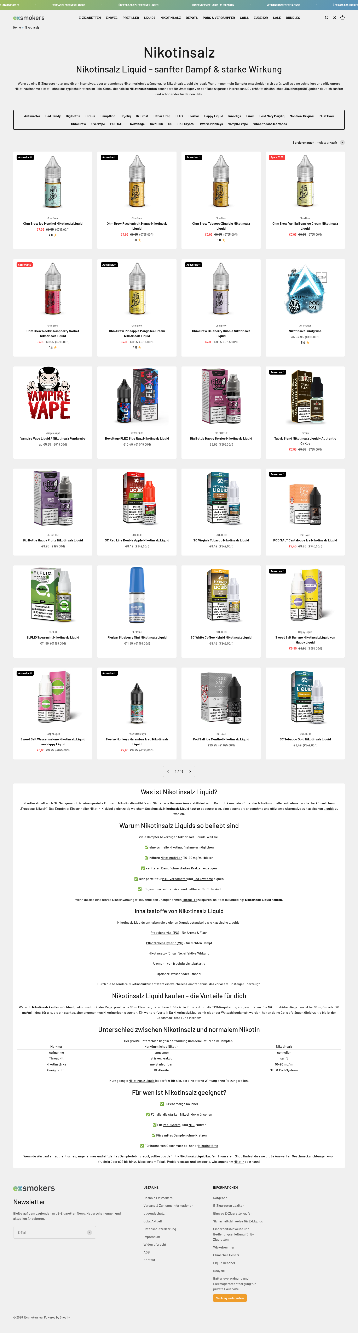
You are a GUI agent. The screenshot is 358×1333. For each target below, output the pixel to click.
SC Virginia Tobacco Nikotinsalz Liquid (221, 540)
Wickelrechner (224, 1247)
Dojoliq (126, 116)
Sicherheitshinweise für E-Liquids (238, 1221)
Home (17, 27)
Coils (210, 889)
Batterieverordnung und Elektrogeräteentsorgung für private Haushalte (234, 1283)
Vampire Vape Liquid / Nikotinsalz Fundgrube (53, 438)
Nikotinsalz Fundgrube (305, 331)
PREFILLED (131, 17)
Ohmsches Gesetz (226, 1255)
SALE (277, 17)
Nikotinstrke (208, 1145)
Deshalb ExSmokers (158, 1198)
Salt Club (156, 124)
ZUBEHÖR (261, 17)
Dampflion (107, 116)
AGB (147, 1252)
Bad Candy (53, 116)
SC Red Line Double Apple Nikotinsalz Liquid (137, 540)
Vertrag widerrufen (230, 1298)
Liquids (329, 808)
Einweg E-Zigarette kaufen (232, 1213)
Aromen (158, 963)
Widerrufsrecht (155, 1244)
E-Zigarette (46, 83)
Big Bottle (73, 116)
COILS (244, 17)
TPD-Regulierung (224, 1007)
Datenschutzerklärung (160, 1229)
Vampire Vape (238, 124)
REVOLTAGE (137, 432)
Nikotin (123, 803)
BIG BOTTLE (221, 432)
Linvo (250, 116)
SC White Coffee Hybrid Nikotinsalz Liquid (221, 637)
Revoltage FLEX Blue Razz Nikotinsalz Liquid (137, 438)
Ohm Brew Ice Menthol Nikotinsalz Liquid (52, 223)
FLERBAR (137, 631)
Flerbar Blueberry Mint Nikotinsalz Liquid (137, 637)
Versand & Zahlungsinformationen (168, 1205)
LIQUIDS (150, 17)
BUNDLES (293, 17)
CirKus (90, 116)
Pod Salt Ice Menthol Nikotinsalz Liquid (221, 739)
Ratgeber (220, 1198)
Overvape (98, 124)
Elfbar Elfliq (162, 116)
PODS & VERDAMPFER (219, 17)
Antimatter (32, 116)
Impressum (152, 1237)
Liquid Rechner (224, 1263)
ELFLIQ (53, 631)
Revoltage (137, 124)
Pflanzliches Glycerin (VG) (164, 943)
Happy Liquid (213, 116)
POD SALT (117, 124)
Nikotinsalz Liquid (180, 83)
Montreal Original (302, 116)
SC (170, 124)
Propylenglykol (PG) (165, 932)
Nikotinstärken (171, 857)
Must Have (326, 116)
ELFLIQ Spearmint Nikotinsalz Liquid (53, 637)
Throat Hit (189, 900)
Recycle (219, 1271)
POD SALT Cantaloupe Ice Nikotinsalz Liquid (305, 540)
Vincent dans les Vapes (270, 124)
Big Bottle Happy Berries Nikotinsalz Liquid (221, 438)
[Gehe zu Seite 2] (190, 771)
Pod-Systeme (203, 879)
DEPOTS (192, 17)
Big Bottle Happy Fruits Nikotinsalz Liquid (53, 540)
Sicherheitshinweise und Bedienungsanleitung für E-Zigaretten (233, 1234)
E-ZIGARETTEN (90, 17)
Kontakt (149, 1260)
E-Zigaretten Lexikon (228, 1205)
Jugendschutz (154, 1213)
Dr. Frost (142, 116)
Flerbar (194, 116)
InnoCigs (234, 116)
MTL (192, 1125)
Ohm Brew (78, 124)
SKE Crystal (186, 124)
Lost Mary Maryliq (271, 116)
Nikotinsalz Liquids (131, 922)
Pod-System (171, 1125)
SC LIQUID (137, 534)
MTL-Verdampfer (174, 879)
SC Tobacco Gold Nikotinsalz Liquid (305, 739)
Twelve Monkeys (211, 124)
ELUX (179, 116)
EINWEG (112, 17)
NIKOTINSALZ (171, 17)
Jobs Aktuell (153, 1221)
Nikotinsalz (32, 27)
